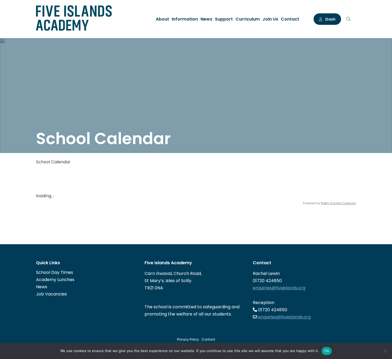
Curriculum (247, 19)
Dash (330, 19)
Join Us (270, 19)
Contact (290, 19)
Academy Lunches (55, 280)
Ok (326, 351)
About (162, 19)
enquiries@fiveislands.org (279, 288)
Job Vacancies (51, 294)
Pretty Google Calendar (338, 203)
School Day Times (54, 272)
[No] (385, 351)
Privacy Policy (188, 339)
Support (224, 19)
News (206, 19)
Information (185, 19)
